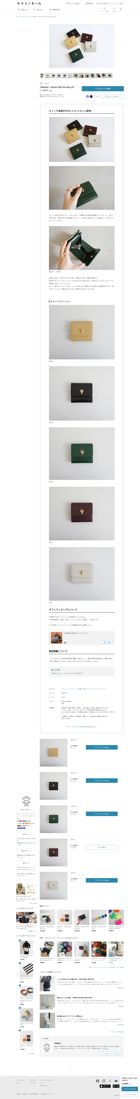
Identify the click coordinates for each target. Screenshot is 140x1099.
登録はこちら (33, 931)
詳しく (107, 642)
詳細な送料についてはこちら (24, 842)
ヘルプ (42, 1083)
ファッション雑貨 (76, 689)
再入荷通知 (102, 847)
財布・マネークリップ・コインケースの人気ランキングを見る (106, 967)
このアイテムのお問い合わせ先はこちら (83, 726)
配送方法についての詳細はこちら (25, 855)
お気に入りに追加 (112, 96)
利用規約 (25, 1094)
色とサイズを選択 (104, 89)
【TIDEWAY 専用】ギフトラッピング (76, 633)
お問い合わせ (44, 1085)
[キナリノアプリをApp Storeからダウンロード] (105, 1087)
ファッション (65, 689)
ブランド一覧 (32, 1080)
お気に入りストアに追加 (111, 1053)
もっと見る (31, 1053)
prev (42, 45)
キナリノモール (20, 16)
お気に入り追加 (131, 1094)
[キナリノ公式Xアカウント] (110, 1081)
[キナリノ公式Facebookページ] (98, 1081)
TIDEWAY (34, 16)
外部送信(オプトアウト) (47, 1094)
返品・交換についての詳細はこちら (26, 873)
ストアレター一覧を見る (117, 1032)
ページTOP (71, 1069)
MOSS (63, 697)
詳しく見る (34, 903)
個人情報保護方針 (34, 1094)
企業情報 (18, 1094)
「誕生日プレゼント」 (57, 673)
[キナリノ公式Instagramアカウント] (104, 1081)
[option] (82, 45)
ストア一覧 (28, 16)
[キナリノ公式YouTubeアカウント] (116, 1081)
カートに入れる (131, 1089)
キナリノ (18, 1083)
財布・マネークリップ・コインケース (94, 689)
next (121, 45)
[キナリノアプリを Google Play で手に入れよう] (118, 1087)
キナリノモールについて (47, 1080)
